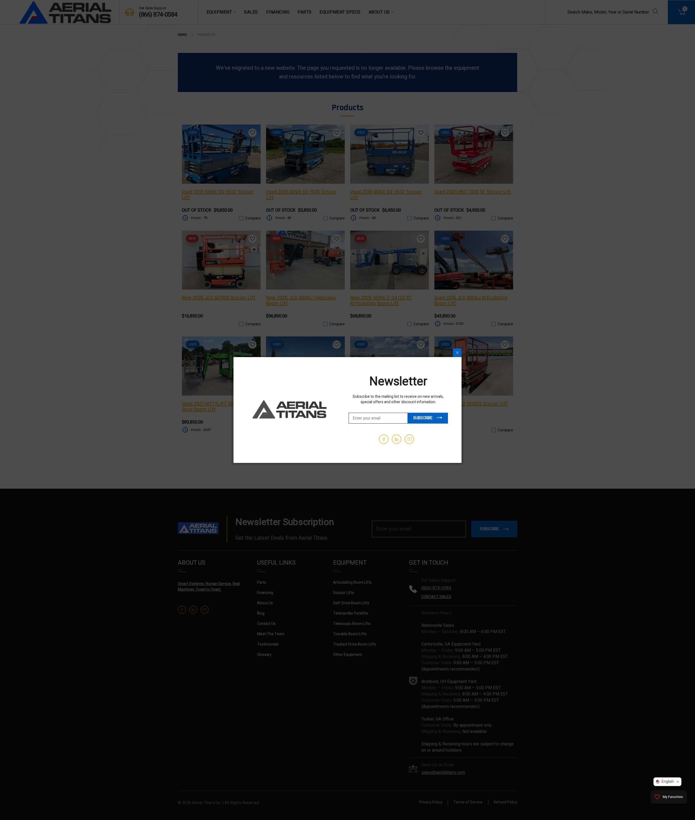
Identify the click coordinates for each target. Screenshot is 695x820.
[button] (667, 781)
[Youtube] (409, 439)
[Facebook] (383, 439)
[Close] (457, 352)
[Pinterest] (396, 439)
